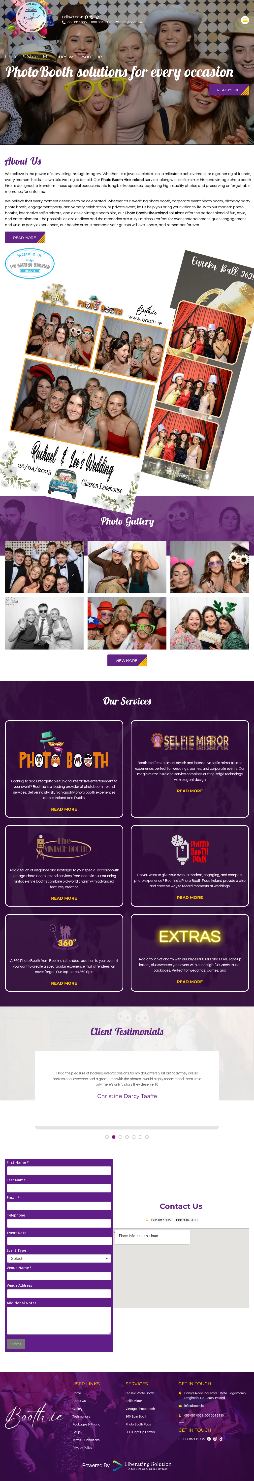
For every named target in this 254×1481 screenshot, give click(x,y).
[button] (245, 20)
